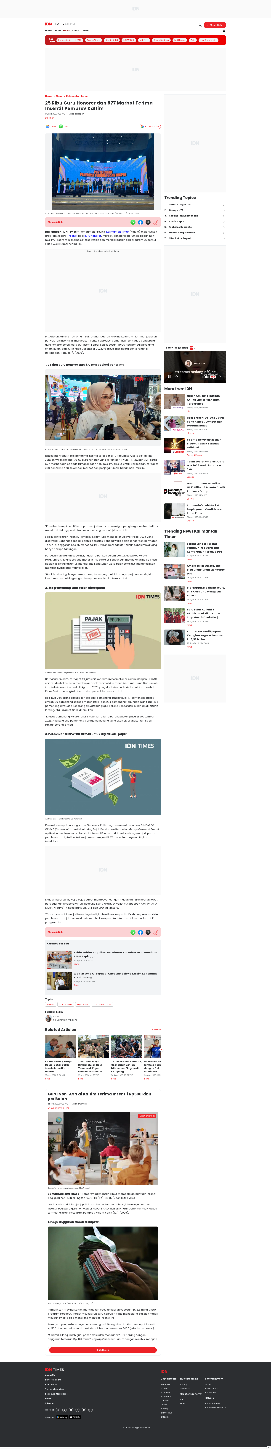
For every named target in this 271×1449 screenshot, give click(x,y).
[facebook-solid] (140, 222)
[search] (200, 25)
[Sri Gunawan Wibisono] (48, 1018)
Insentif (72, 236)
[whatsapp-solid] (133, 222)
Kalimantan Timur (117, 232)
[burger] (224, 30)
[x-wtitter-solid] (148, 222)
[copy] (155, 222)
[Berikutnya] (161, 1194)
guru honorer (92, 236)
